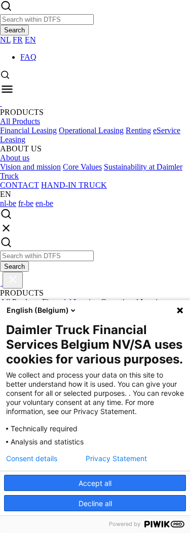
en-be (44, 203)
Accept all (95, 483)
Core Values (82, 166)
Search (14, 30)
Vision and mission (30, 166)
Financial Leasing (28, 130)
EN (30, 39)
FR (18, 39)
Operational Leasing (91, 130)
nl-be (8, 203)
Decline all (95, 503)
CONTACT (19, 185)
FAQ (28, 57)
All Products (20, 121)
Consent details (31, 459)
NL (5, 39)
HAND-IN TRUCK (74, 185)
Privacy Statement (116, 459)
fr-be (25, 203)
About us (14, 157)
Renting (138, 130)
